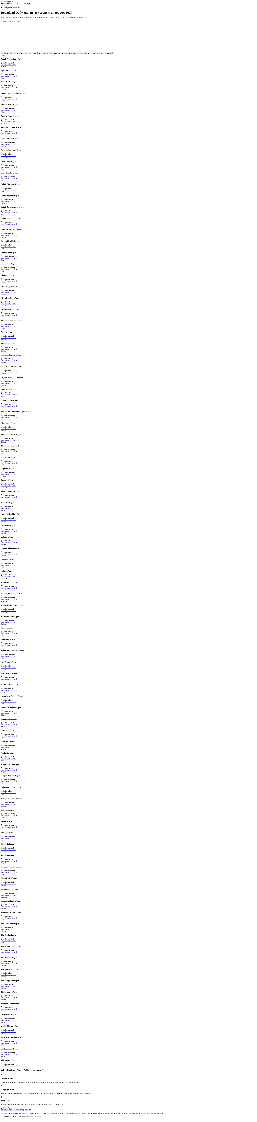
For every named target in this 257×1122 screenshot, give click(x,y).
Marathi (58, 53)
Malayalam (82, 53)
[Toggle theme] (29, 4)
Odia (65, 53)
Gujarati (92, 53)
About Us (4, 1110)
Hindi (17, 53)
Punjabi (73, 53)
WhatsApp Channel (21, 3)
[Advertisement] (128, 37)
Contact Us (11, 1110)
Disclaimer (28, 1110)
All (4, 53)
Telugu (42, 53)
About (11, 3)
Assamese (101, 53)
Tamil (50, 53)
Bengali (25, 53)
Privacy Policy (19, 1110)
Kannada (34, 53)
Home (5, 3)
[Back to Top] (2, 1120)
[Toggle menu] (5, 6)
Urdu (110, 53)
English (10, 53)
